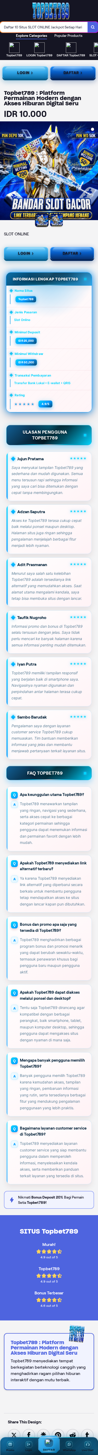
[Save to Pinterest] (58, 1435)
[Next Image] (94, 172)
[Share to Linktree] (43, 1435)
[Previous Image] (4, 172)
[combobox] (44, 27)
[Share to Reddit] (72, 1435)
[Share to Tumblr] (87, 1435)
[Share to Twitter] (14, 1435)
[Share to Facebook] (28, 1435)
